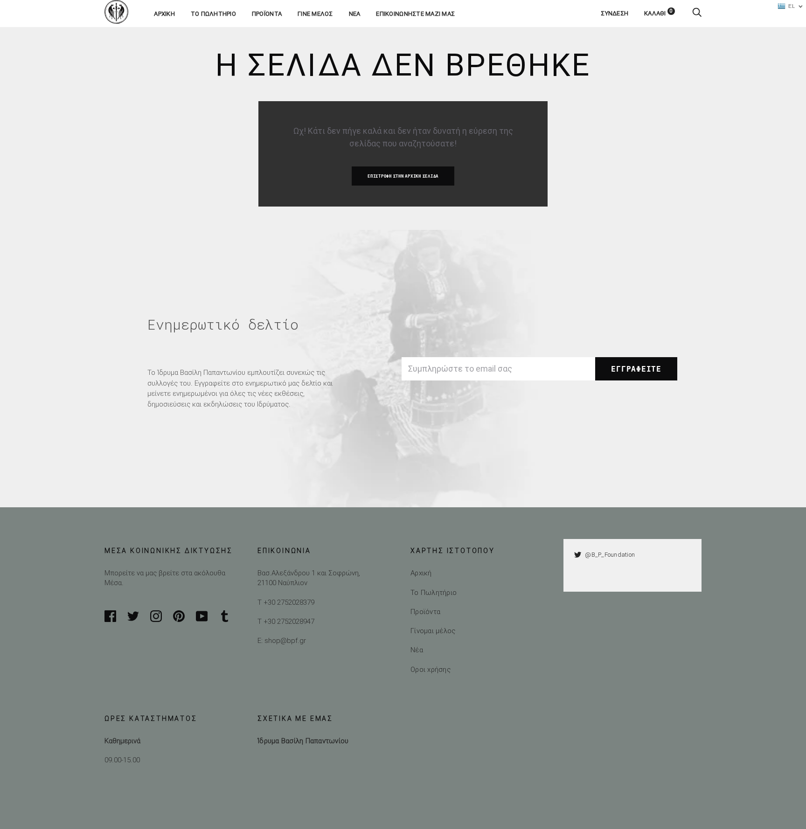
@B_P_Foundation (610, 555)
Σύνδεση (614, 13)
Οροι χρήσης (430, 669)
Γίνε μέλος (315, 14)
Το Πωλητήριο (433, 592)
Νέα (355, 14)
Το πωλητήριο (213, 14)
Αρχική (164, 14)
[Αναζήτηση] (697, 13)
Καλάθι (658, 13)
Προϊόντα (267, 14)
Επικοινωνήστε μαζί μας (415, 14)
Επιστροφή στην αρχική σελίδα (403, 176)
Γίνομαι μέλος (432, 630)
